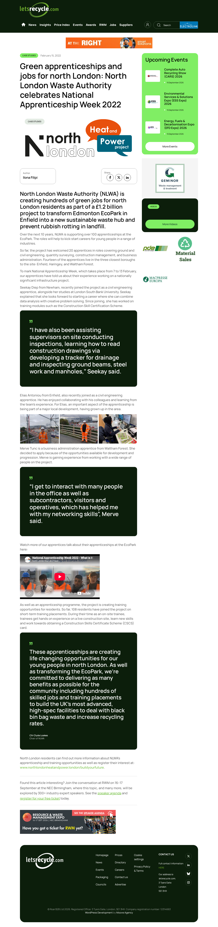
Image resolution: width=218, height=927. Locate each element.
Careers (119, 869)
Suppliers (126, 25)
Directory (120, 862)
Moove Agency (124, 912)
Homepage (102, 855)
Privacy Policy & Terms (142, 868)
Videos (153, 206)
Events (78, 25)
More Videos (169, 224)
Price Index (62, 25)
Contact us (121, 877)
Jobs (113, 25)
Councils (101, 884)
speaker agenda (109, 793)
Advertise (120, 884)
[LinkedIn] (127, 177)
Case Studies (34, 121)
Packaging (102, 877)
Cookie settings (139, 857)
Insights (45, 25)
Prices (118, 855)
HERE (161, 867)
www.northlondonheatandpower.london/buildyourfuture (62, 767)
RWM (102, 25)
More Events (169, 146)
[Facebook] (110, 177)
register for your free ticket (40, 798)
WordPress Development (99, 912)
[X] (118, 177)
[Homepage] (23, 25)
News (32, 25)
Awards (91, 25)
